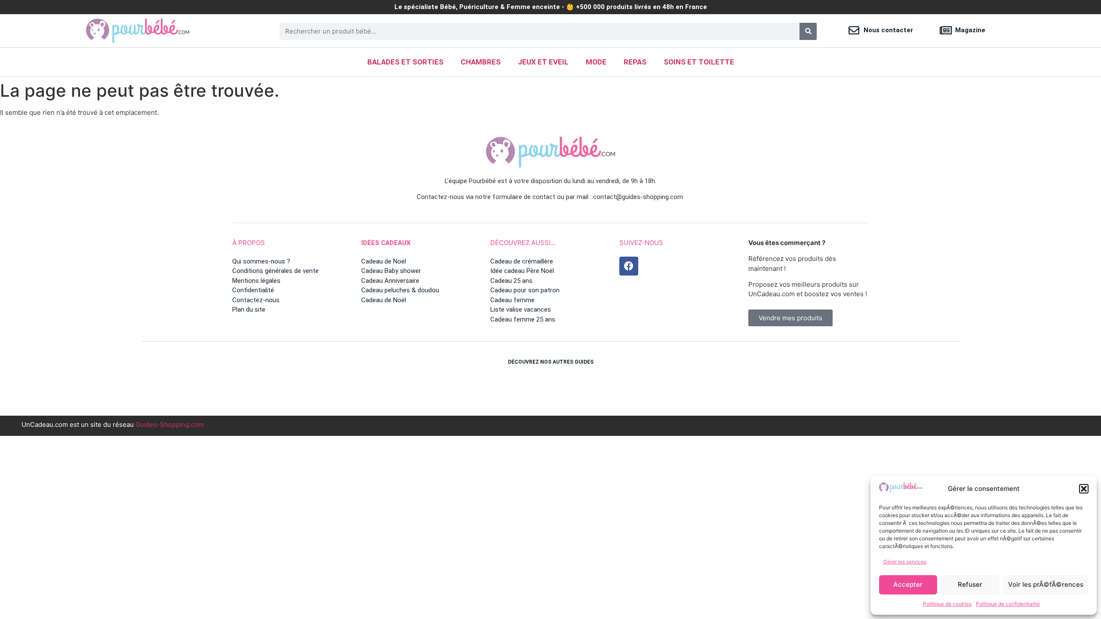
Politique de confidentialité (1008, 604)
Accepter (908, 584)
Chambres (481, 62)
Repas (635, 62)
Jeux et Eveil (543, 62)
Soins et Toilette (699, 62)
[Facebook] (628, 266)
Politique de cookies (947, 604)
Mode (596, 62)
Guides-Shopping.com (169, 424)
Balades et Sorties (405, 62)
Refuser (970, 584)
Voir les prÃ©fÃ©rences (1045, 584)
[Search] (808, 31)
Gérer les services (904, 561)
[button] (1083, 488)
